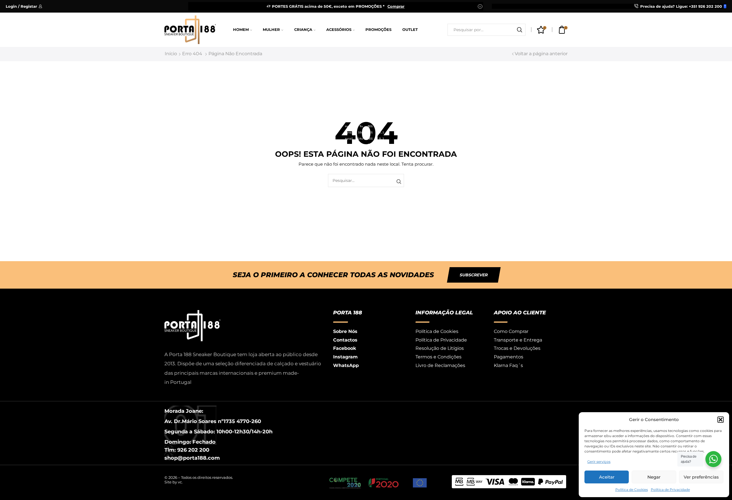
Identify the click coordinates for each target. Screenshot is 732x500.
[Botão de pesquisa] (519, 29)
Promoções (378, 29)
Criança (303, 29)
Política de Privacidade (670, 489)
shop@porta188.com (192, 458)
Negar (654, 477)
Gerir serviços (598, 461)
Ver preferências (701, 477)
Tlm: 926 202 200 (186, 450)
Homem (241, 29)
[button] (720, 419)
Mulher (271, 29)
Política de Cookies (631, 489)
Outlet (410, 29)
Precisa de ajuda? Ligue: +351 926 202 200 (681, 6)
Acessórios (338, 29)
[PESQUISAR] (398, 181)
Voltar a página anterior (541, 53)
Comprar (396, 6)
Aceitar (606, 477)
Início (171, 53)
